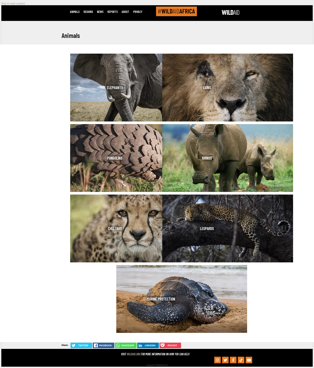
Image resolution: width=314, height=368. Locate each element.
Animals (75, 12)
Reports (112, 12)
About (125, 12)
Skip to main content (13, 3)
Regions (88, 12)
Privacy (137, 12)
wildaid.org (133, 354)
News (100, 12)
